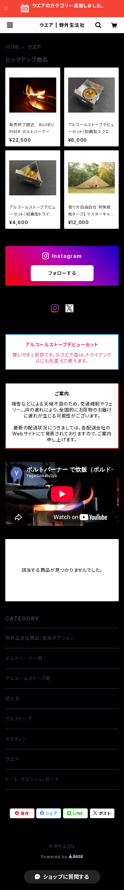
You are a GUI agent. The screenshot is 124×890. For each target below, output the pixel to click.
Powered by (55, 856)
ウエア (12, 759)
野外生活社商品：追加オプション (39, 638)
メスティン (15, 739)
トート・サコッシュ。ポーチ (32, 779)
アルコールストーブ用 (28, 678)
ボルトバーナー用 (23, 658)
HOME (12, 47)
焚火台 (12, 698)
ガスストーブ (18, 718)
